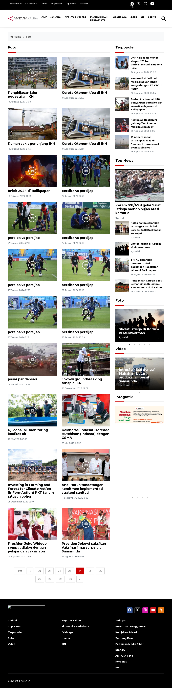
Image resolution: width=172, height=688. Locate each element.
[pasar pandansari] (32, 359)
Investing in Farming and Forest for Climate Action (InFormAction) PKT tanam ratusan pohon (31, 490)
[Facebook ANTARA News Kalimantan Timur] (132, 3)
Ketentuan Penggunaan (130, 626)
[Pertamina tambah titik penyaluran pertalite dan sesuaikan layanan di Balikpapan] (122, 104)
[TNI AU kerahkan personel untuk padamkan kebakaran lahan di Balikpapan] (122, 264)
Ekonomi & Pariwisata (75, 626)
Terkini (44, 3)
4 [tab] (144, 344)
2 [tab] (134, 344)
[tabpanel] (139, 325)
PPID (118, 667)
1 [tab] (129, 344)
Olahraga (120, 17)
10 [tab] (139, 392)
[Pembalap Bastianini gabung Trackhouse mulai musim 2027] (122, 124)
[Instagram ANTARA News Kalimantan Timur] (145, 3)
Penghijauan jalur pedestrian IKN (22, 94)
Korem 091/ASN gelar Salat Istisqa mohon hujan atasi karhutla (138, 209)
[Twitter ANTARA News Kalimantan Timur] (139, 3)
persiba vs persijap (78, 191)
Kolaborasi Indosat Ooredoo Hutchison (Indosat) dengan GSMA (86, 434)
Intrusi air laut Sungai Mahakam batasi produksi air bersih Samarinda (137, 375)
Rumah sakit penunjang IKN (31, 144)
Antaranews (16, 3)
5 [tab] (150, 344)
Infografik (124, 397)
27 (39, 578)
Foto (29, 36)
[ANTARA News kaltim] (23, 18)
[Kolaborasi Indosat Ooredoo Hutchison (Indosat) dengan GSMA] (86, 410)
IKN (142, 17)
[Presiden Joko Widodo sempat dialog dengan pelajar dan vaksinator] (32, 523)
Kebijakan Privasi (126, 632)
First (19, 570)
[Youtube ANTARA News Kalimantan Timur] (152, 3)
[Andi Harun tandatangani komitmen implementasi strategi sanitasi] (86, 465)
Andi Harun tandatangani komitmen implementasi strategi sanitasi (83, 489)
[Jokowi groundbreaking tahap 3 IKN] (86, 359)
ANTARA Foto (124, 655)
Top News (71, 3)
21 (49, 570)
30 (70, 578)
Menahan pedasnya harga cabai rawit (135, 484)
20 (39, 570)
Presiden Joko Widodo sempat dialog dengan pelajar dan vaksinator (27, 547)
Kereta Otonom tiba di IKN (84, 93)
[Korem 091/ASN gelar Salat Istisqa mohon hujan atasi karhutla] (139, 185)
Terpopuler (56, 3)
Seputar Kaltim (75, 17)
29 (60, 578)
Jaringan (120, 620)
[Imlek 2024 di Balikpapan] (32, 170)
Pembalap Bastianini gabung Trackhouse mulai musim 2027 (144, 123)
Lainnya (151, 17)
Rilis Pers (83, 3)
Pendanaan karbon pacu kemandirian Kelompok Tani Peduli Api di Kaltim (146, 284)
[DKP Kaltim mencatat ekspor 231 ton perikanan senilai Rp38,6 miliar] (122, 62)
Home (43, 17)
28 (49, 578)
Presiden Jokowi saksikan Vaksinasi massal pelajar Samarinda (84, 547)
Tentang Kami (124, 638)
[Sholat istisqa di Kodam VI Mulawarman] (122, 248)
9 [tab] (160, 388)
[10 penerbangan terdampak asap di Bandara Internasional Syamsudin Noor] (122, 142)
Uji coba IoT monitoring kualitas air (28, 432)
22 (59, 570)
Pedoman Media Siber (129, 644)
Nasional (56, 17)
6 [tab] (144, 388)
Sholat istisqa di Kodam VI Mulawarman (139, 331)
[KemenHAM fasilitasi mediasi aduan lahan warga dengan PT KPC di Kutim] (122, 83)
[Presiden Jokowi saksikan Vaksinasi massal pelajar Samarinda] (86, 523)
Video (120, 349)
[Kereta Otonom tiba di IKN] (86, 72)
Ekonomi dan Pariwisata (99, 18)
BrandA (120, 649)
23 (69, 570)
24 (79, 570)
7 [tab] (150, 388)
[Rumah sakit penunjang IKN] (32, 123)
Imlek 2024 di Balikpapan (29, 191)
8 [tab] (155, 388)
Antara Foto (31, 3)
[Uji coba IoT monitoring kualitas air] (32, 410)
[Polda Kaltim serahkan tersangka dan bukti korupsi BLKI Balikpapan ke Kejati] (122, 228)
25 (90, 570)
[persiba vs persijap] (86, 170)
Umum (133, 17)
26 (100, 570)
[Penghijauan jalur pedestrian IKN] (32, 72)
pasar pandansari (22, 379)
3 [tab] (139, 344)
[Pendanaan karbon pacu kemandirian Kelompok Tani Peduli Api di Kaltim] (122, 285)
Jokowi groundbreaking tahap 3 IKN (82, 381)
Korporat (121, 661)
